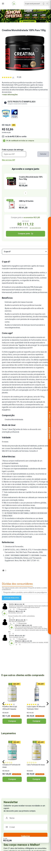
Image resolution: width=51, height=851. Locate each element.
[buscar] (47, 3)
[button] (3, 703)
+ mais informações (10, 95)
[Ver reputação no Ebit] (14, 114)
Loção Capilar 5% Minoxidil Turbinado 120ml (36, 708)
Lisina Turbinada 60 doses (36, 765)
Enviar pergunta (11, 598)
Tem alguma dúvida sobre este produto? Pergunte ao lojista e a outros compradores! (24, 588)
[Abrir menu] (3, 3)
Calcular (43, 154)
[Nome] (25, 818)
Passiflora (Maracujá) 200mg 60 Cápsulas (9, 708)
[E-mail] (25, 827)
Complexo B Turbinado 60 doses (11, 766)
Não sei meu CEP (8, 160)
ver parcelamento (35, 228)
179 (20, 77)
